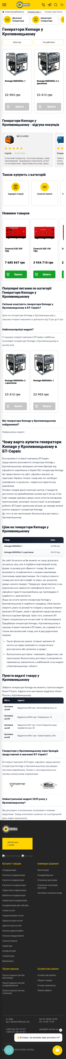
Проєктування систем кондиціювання (13, 984)
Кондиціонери (9, 870)
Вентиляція (43, 870)
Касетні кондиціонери (13, 880)
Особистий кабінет (46, 975)
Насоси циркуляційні (12, 930)
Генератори (8, 956)
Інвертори (7, 946)
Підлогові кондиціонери (14, 890)
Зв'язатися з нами (12, 843)
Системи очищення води (49, 893)
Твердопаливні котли (12, 915)
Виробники (8, 961)
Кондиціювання (45, 875)
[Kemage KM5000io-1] (6, 99)
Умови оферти (44, 990)
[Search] (56, 5)
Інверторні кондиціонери (14, 900)
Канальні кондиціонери (14, 885)
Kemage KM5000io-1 (15, 81)
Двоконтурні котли (11, 925)
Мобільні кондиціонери (13, 895)
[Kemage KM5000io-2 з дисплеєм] (38, 99)
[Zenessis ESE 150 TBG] (36, 267)
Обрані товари (44, 980)
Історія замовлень (46, 985)
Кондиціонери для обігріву (15, 905)
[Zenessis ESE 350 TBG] (8, 267)
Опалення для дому (47, 880)
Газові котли (8, 910)
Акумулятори (9, 951)
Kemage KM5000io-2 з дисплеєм (15, 381)
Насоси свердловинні (13, 936)
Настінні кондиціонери (13, 875)
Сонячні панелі (9, 941)
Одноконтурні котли (12, 920)
